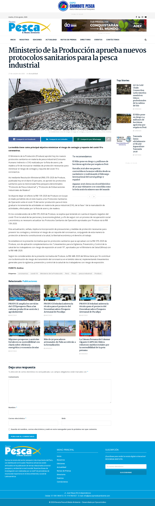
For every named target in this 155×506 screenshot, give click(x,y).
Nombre (12, 407)
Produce (98, 274)
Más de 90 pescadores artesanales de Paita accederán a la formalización (60, 342)
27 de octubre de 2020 (16, 73)
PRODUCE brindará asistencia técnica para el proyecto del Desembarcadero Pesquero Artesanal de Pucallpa (58, 308)
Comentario (13, 377)
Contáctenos (112, 39)
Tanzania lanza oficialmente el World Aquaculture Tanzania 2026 (139, 144)
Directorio (85, 39)
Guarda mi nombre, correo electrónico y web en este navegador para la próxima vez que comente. (54, 429)
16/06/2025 (84, 354)
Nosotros (24, 39)
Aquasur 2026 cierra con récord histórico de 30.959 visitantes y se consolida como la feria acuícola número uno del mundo (91, 187)
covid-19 (34, 274)
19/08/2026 (137, 109)
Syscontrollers (100, 502)
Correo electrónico (17, 418)
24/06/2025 (48, 348)
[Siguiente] (94, 196)
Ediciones (37, 39)
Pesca (74, 274)
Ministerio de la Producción (51, 274)
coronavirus (23, 274)
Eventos (98, 39)
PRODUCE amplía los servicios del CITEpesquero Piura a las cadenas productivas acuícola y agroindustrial (23, 308)
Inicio (13, 39)
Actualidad (51, 39)
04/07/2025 (84, 315)
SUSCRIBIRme (126, 472)
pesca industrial (85, 274)
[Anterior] (89, 196)
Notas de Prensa (68, 39)
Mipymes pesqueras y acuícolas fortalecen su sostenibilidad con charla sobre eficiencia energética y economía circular (24, 343)
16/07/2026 (137, 155)
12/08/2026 (137, 131)
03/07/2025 (13, 351)
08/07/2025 (13, 315)
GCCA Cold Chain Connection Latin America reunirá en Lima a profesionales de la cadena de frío (139, 95)
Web (64, 418)
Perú (67, 274)
